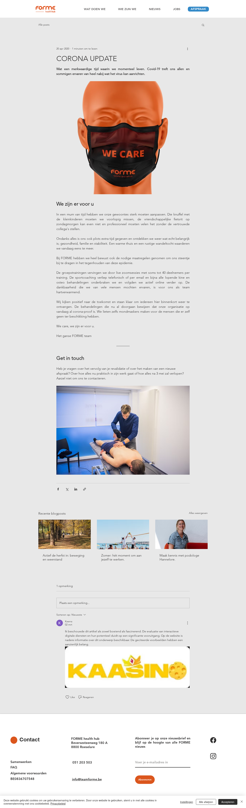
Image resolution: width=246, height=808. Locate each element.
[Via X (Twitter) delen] (67, 489)
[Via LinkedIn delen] (75, 489)
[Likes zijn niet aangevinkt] (67, 697)
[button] (203, 24)
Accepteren (227, 802)
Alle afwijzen (206, 802)
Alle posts (44, 24)
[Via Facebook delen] (58, 489)
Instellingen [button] (186, 802)
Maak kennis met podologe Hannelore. (179, 557)
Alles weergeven (198, 513)
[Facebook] (221, 740)
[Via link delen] (84, 489)
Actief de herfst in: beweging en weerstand (63, 557)
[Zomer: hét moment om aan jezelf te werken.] (123, 534)
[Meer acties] (187, 48)
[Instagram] (221, 756)
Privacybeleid (58, 803)
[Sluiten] (242, 802)
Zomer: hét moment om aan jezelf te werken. (121, 557)
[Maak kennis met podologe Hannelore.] (181, 534)
